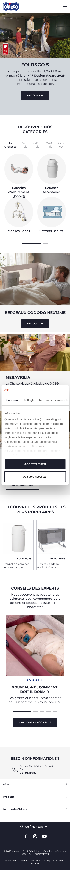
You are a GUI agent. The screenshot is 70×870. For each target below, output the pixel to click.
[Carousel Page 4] (48, 109)
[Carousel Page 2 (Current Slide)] (28, 109)
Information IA (35, 863)
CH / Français (34, 826)
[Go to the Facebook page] (26, 836)
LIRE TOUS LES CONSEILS (35, 722)
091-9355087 (28, 772)
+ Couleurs (24, 558)
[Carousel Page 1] (15, 109)
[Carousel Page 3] (42, 109)
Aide (6, 784)
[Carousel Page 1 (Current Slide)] (31, 243)
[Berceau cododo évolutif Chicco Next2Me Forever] (52, 539)
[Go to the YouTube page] (44, 836)
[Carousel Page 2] (45, 243)
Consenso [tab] (11, 400)
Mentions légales (45, 860)
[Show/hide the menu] (65, 6)
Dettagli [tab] (28, 400)
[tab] (10, 145)
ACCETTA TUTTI (35, 464)
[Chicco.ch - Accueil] (11, 6)
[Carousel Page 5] (55, 109)
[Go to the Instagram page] (35, 836)
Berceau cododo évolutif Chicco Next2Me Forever (48, 565)
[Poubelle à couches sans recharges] (18, 539)
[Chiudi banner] (64, 390)
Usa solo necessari (35, 476)
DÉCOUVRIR (35, 323)
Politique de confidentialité (19, 860)
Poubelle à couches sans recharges (16, 565)
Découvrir (35, 95)
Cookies (60, 860)
